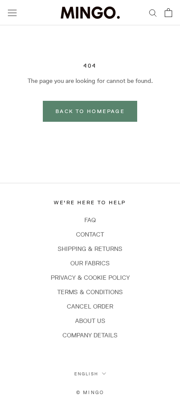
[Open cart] (168, 12)
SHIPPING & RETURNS (90, 249)
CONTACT (90, 234)
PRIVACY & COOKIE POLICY (90, 278)
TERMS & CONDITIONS (90, 292)
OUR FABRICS (90, 263)
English (86, 373)
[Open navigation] (12, 12)
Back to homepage (90, 111)
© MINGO (90, 392)
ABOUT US (90, 321)
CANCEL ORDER (90, 306)
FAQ (90, 220)
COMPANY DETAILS (90, 335)
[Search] (153, 12)
